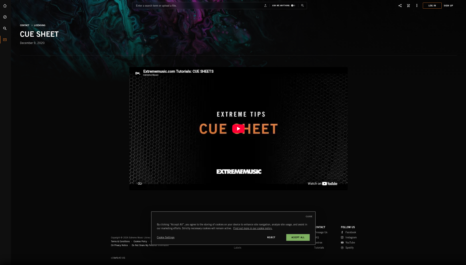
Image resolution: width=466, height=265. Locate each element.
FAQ (316, 237)
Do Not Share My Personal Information (150, 245)
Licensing (39, 25)
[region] (233, 228)
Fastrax (318, 242)
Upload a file (265, 5)
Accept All (298, 237)
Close (309, 216)
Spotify (349, 247)
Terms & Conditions (120, 241)
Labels (237, 247)
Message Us (320, 232)
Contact (5, 39)
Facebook (350, 232)
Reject (271, 237)
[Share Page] (400, 5)
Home (5, 5)
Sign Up (448, 5)
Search (5, 28)
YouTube (350, 242)
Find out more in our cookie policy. (252, 228)
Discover (5, 17)
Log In (432, 5)
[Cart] (408, 5)
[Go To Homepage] (31, 5)
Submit (302, 5)
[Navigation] (417, 5)
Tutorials (319, 247)
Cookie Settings (165, 237)
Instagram (351, 237)
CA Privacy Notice (119, 245)
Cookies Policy (140, 241)
